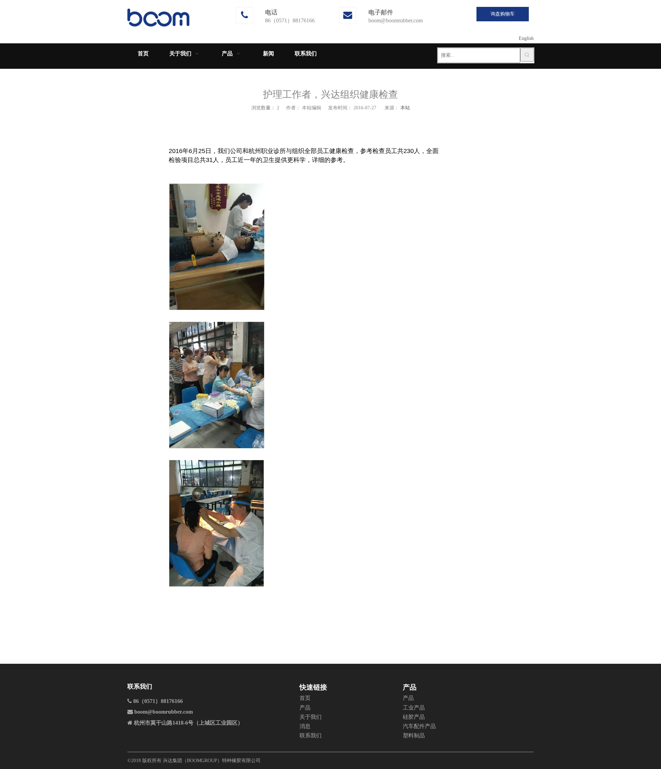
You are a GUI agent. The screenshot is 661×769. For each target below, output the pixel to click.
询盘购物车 (503, 14)
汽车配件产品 (419, 726)
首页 (305, 698)
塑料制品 (414, 735)
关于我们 (311, 717)
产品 (305, 708)
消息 (305, 726)
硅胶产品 (414, 717)
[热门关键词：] (527, 55)
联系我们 (311, 735)
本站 (405, 107)
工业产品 (414, 708)
